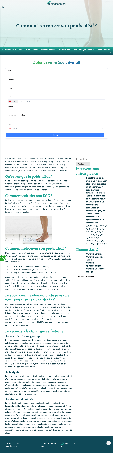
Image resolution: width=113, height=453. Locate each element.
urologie (89, 272)
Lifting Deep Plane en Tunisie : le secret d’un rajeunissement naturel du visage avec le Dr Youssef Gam (96, 199)
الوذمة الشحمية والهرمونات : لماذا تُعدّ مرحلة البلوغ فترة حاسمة (96, 241)
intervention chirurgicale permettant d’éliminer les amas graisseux (33, 406)
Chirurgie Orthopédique (96, 269)
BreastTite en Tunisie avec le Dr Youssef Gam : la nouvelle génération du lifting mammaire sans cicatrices (96, 184)
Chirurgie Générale (94, 254)
